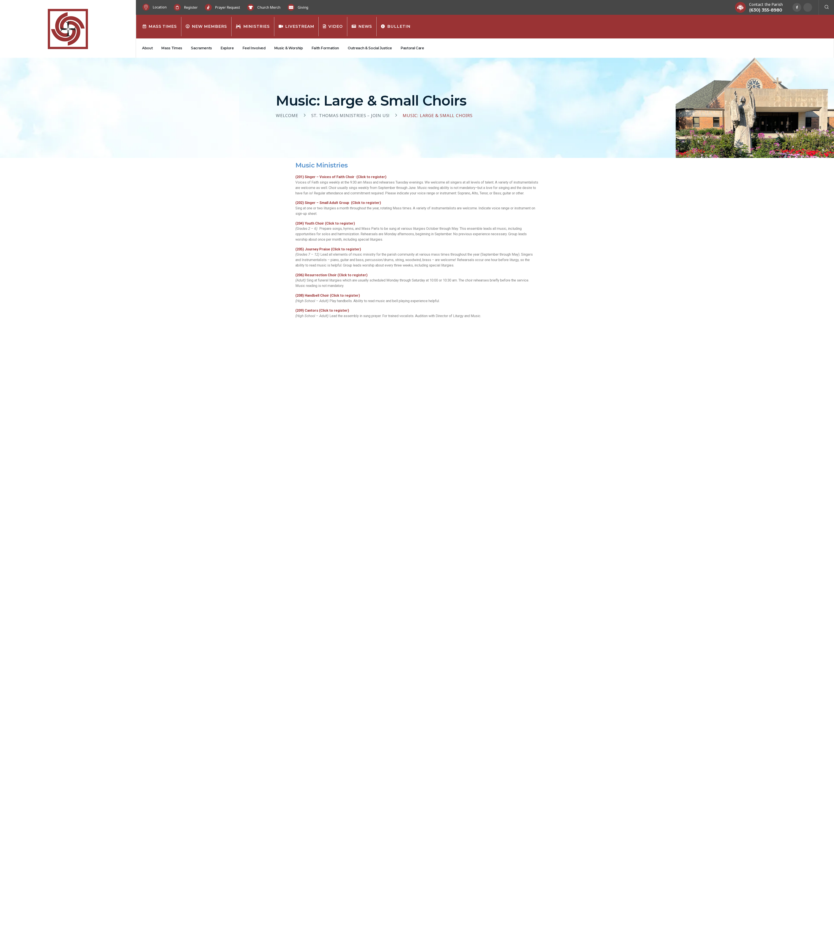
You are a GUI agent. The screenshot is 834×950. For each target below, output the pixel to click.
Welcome (287, 115)
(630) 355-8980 (765, 10)
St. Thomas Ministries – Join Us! (350, 115)
